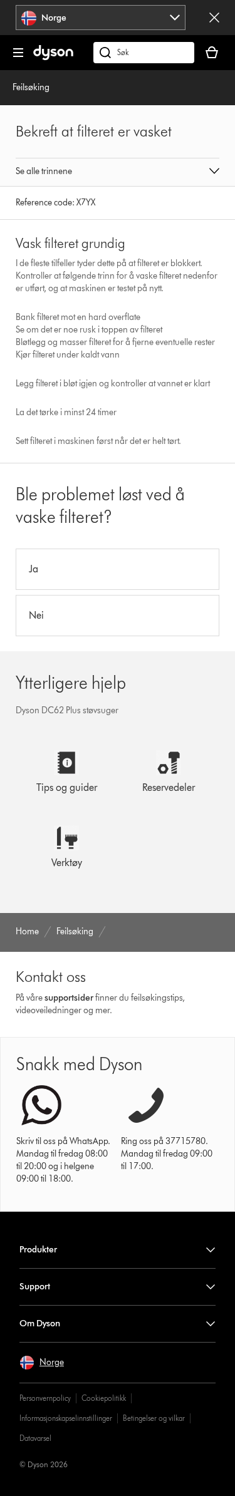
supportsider (68, 998)
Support (34, 1286)
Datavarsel (35, 1438)
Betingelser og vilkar (154, 1418)
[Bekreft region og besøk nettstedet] (214, 18)
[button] (118, 172)
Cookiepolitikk (103, 1398)
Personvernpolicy (45, 1398)
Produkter (38, 1249)
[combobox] (100, 17)
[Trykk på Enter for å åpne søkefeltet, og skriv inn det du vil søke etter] (143, 52)
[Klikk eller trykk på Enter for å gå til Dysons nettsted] (53, 57)
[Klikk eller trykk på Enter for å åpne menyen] (18, 52)
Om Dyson (39, 1323)
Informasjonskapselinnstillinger (65, 1418)
